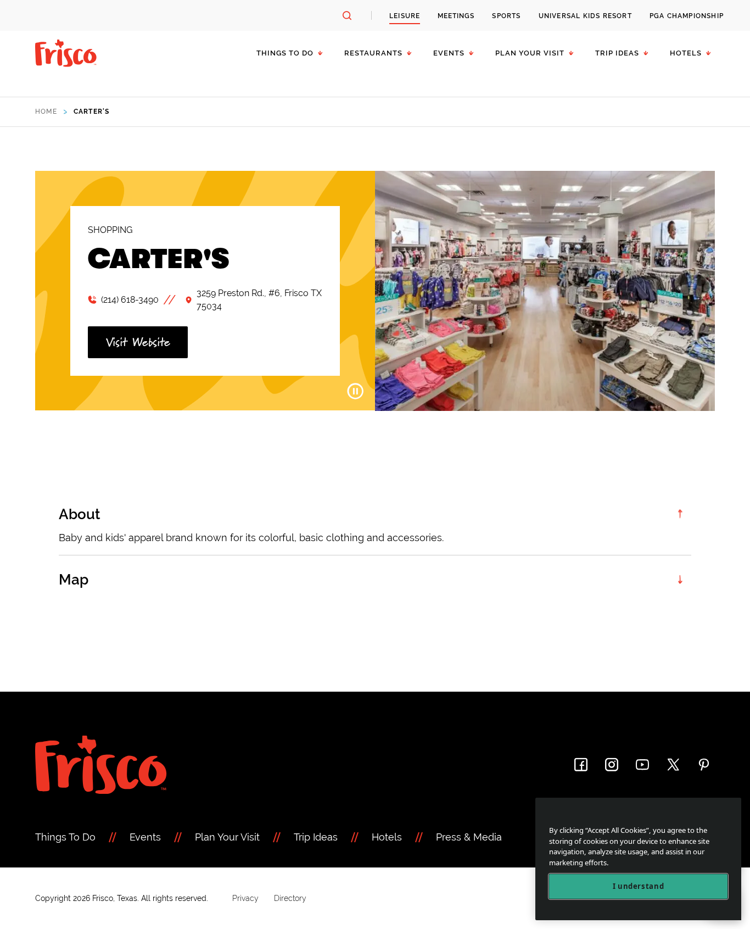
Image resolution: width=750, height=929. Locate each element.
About (79, 514)
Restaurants (373, 53)
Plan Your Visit (529, 53)
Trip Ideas (617, 53)
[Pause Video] (355, 391)
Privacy (245, 898)
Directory (290, 898)
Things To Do (65, 837)
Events (448, 53)
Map (73, 579)
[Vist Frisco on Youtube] (642, 764)
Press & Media (469, 837)
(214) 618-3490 (130, 299)
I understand (638, 886)
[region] (638, 859)
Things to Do (285, 53)
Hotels (686, 53)
